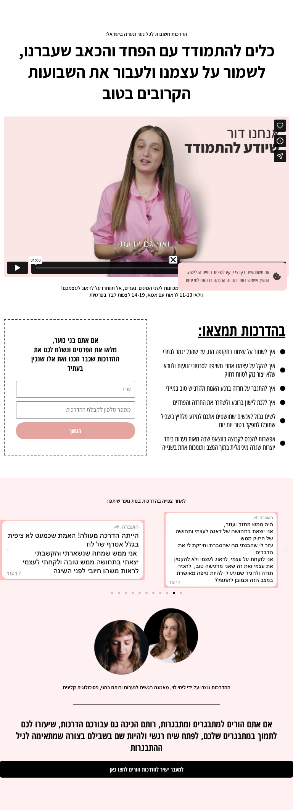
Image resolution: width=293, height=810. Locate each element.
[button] (285, 550)
